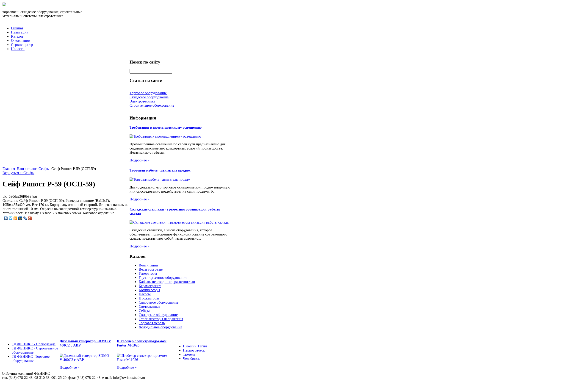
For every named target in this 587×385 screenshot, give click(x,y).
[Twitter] (10, 218)
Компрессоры (149, 290)
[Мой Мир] (20, 218)
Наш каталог (27, 169)
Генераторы (148, 273)
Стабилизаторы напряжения (161, 319)
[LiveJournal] (25, 218)
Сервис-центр (22, 45)
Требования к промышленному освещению (166, 127)
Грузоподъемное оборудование (163, 278)
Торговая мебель (152, 323)
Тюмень (189, 354)
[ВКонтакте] (5, 218)
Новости (18, 49)
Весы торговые (151, 269)
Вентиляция (148, 265)
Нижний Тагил (195, 346)
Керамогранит (150, 286)
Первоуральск (194, 350)
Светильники (149, 306)
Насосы (145, 294)
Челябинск (191, 358)
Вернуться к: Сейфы (18, 173)
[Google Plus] (30, 218)
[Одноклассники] (15, 218)
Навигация (19, 32)
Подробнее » (140, 160)
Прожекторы (149, 298)
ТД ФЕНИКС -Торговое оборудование (31, 359)
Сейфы (44, 169)
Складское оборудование (158, 315)
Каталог (17, 36)
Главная (17, 28)
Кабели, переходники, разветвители (167, 282)
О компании (20, 40)
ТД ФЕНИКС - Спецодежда (33, 344)
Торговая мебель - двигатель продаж (160, 170)
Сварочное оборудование (158, 302)
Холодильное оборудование (160, 327)
